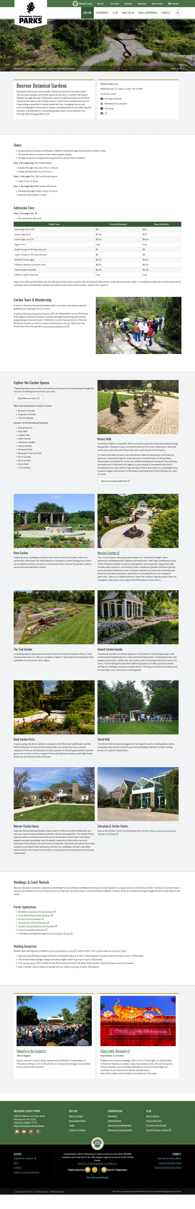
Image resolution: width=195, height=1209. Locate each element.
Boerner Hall (24, 955)
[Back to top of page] (189, 1202)
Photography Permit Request (32, 922)
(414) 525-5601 (108, 93)
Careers (17, 1167)
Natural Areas (114, 1120)
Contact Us (111, 1163)
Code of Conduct (77, 1130)
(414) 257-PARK (22, 1122)
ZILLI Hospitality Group (58, 933)
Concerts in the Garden (30, 1051)
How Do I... (101, 3)
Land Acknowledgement (119, 1125)
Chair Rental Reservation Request (34, 915)
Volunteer (112, 1116)
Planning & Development (120, 1130)
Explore (43, 68)
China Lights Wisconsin (113, 1051)
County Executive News (169, 1162)
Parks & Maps (76, 1116)
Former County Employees (27, 1172)
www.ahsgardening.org (55, 326)
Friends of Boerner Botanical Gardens (32, 313)
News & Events (157, 3)
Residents (128, 3)
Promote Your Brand (156, 1125)
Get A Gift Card (154, 1120)
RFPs (16, 1162)
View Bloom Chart (27, 398)
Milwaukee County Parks (25, 68)
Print (179, 68)
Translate (175, 3)
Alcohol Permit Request (29, 918)
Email (173, 68)
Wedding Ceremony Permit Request (35, 911)
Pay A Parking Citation (157, 1130)
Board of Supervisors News (168, 1167)
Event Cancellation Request (31, 929)
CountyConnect (21, 1191)
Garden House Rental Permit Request (36, 926)
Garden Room (29, 963)
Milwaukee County (85, 3)
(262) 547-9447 (119, 950)
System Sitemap (40, 1191)
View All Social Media (97, 1177)
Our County (115, 3)
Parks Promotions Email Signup (29, 1125)
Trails (72, 1125)
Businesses (142, 3)
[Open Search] (177, 12)
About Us (82, 1163)
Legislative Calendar (24, 1158)
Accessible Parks (77, 1120)
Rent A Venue (152, 1116)
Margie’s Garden (107, 552)
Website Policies (57, 1191)
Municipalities (97, 1163)
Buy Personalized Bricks (114, 481)
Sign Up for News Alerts (169, 1158)
